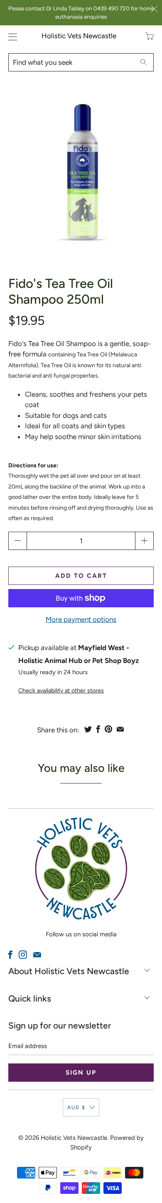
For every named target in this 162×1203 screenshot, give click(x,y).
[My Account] (10, 36)
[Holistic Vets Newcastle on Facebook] (10, 954)
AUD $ (76, 1107)
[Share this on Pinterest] (108, 729)
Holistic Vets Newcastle (79, 36)
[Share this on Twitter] (88, 729)
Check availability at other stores (61, 690)
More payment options (81, 619)
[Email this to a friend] (120, 729)
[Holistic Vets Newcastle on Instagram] (23, 954)
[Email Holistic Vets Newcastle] (37, 954)
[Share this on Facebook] (98, 729)
